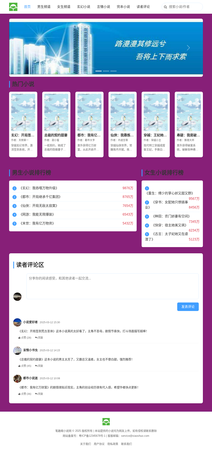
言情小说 (103, 7)
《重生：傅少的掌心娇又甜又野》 (170, 193)
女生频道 (63, 7)
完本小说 (123, 7)
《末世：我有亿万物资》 (37, 223)
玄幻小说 (83, 7)
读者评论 (143, 7)
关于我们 (85, 443)
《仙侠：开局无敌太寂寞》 (39, 205)
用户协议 (99, 443)
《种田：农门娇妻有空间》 (171, 216)
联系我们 (126, 443)
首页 (27, 7)
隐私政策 (112, 443)
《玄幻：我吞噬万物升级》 (39, 188)
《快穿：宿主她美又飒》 (170, 225)
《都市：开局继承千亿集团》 (40, 197)
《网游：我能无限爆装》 (37, 214)
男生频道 (44, 7)
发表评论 (188, 306)
